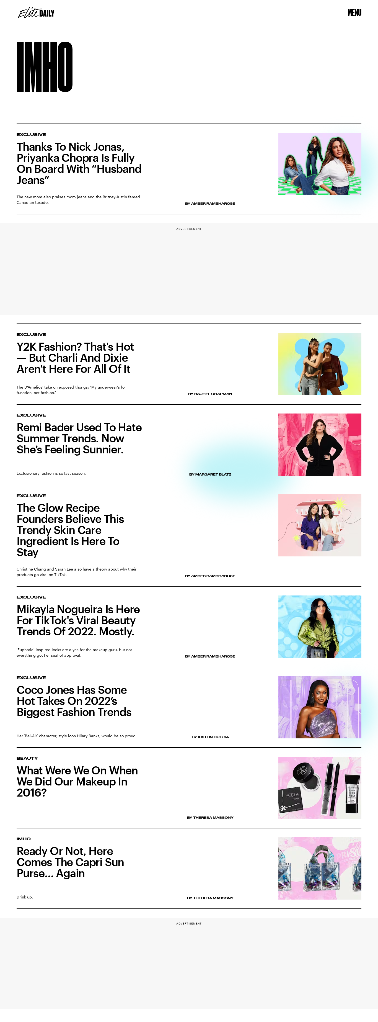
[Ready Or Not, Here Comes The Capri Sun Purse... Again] (189, 873)
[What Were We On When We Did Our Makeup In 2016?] (189, 792)
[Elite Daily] (36, 12)
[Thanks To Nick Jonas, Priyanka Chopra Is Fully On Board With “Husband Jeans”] (189, 169)
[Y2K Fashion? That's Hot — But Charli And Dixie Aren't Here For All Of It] (189, 364)
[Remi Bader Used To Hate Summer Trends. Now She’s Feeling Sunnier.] (189, 449)
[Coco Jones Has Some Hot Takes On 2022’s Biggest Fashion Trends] (189, 712)
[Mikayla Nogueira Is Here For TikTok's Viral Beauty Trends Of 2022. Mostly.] (189, 631)
